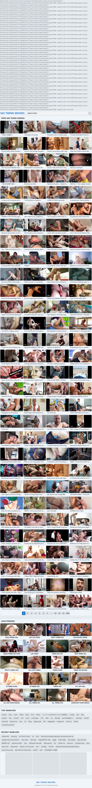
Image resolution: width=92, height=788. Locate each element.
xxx (52, 718)
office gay (33, 740)
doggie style (37, 721)
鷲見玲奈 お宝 (6, 743)
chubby (72, 715)
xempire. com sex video (27, 746)
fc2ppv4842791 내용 (44, 740)
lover (37, 746)
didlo (47, 718)
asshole (86, 718)
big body (57, 718)
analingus (79, 718)
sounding (14, 736)
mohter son (61, 743)
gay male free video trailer (23, 750)
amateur (4, 718)
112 (55, 613)
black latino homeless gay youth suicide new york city (57, 736)
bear (82, 715)
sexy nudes (24, 740)
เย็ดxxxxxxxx (14, 746)
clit (25, 721)
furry (32, 715)
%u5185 (51, 746)
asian (15, 715)
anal (77, 715)
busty (30, 721)
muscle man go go (7, 750)
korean (38, 715)
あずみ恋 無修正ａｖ (68, 718)
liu (33, 736)
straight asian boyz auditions (10, 740)
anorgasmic (60, 721)
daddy (21, 715)
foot (10, 718)
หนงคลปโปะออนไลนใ (8, 725)
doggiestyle (51, 721)
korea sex (70, 743)
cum (22, 718)
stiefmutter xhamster (35, 743)
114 (63, 613)
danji (87, 743)
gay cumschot (82, 740)
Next (67, 613)
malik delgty (62, 740)
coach (27, 718)
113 (59, 613)
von (55, 743)
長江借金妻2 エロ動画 (51, 750)
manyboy (44, 746)
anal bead (5, 721)
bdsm (27, 715)
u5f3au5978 (5, 736)
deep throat (13, 721)
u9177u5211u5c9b (24, 736)
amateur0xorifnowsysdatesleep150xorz (67, 746)
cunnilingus (35, 718)
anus (20, 721)
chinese (4, 715)
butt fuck (69, 721)
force (37, 736)
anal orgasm (71, 740)
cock (42, 718)
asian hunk (5, 746)
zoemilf (35, 750)
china (10, 715)
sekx (25, 743)
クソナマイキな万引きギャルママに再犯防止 (55, 715)
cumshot (16, 718)
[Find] (89, 113)
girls (41, 750)
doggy (54, 740)
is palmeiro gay (79, 743)
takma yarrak (48, 743)
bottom (76, 721)
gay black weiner (17, 743)
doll (44, 721)
